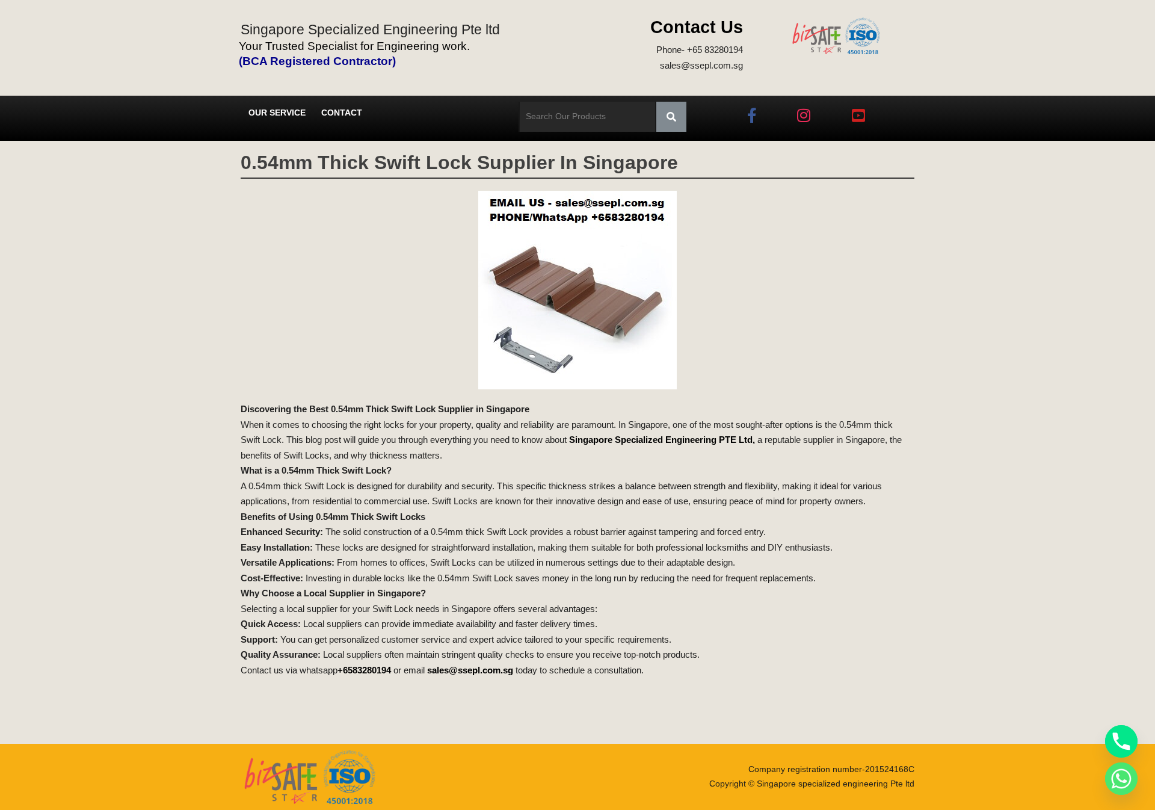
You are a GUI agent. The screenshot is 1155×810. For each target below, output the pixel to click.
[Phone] (1121, 741)
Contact (341, 112)
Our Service (277, 112)
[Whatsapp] (1121, 778)
